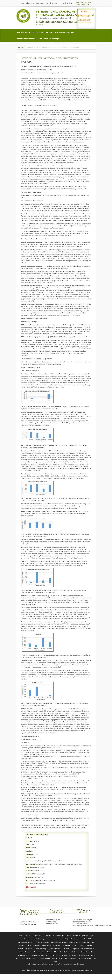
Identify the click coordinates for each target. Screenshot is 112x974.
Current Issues (49, 936)
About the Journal (66, 939)
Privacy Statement (70, 958)
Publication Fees (84, 955)
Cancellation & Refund (29, 958)
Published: (29, 884)
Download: (30, 848)
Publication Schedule (42, 942)
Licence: (29, 858)
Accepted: (29, 877)
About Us (27, 936)
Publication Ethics (52, 952)
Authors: (29, 861)
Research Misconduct (87, 949)
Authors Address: (32, 864)
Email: (28, 867)
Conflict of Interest (54, 949)
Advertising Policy (44, 958)
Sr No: (28, 838)
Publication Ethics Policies (86, 952)
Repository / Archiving (69, 955)
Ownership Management (25, 942)
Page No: (29, 841)
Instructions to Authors (64, 936)
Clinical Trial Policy (40, 949)
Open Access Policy (38, 955)
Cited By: (29, 851)
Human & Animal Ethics (70, 945)
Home (23, 47)
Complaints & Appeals (25, 952)
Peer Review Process (33, 945)
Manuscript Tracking (37, 939)
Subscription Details (85, 958)
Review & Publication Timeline (51, 945)
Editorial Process (74, 942)
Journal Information (52, 939)
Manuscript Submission (80, 936)
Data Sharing (64, 952)
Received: (29, 871)
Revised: (29, 874)
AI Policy (73, 952)
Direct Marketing (57, 958)
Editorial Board (37, 936)
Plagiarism (75, 949)
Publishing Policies (23, 955)
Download (32, 887)
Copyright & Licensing (53, 955)
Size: (27, 844)
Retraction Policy (39, 952)
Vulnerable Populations (25, 949)
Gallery (26, 939)
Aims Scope (77, 939)
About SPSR (87, 939)
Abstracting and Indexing (59, 942)
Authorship (66, 949)
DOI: (27, 880)
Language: (29, 854)
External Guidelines (86, 945)
